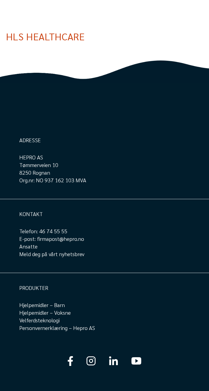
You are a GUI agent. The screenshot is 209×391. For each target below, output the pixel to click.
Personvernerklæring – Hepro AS (57, 327)
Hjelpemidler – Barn (42, 304)
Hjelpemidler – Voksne (45, 312)
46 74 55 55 (53, 231)
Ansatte (28, 246)
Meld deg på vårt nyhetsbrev (51, 253)
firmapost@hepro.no (60, 238)
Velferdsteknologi (39, 320)
